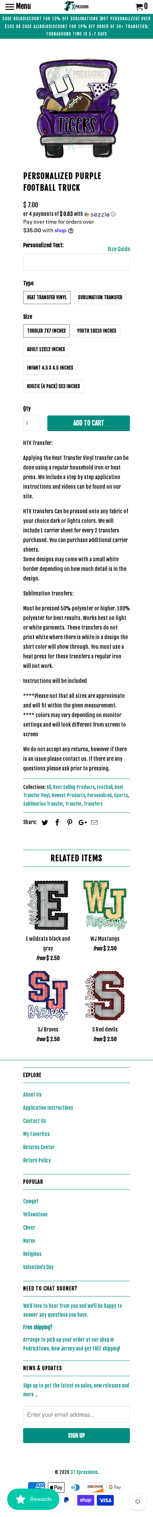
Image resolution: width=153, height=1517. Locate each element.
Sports (121, 795)
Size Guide (118, 249)
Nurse (29, 1241)
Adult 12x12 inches (46, 349)
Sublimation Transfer (100, 297)
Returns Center (39, 1147)
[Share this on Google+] (80, 822)
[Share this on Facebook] (56, 822)
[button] (76, 214)
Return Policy (37, 1160)
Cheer (29, 1228)
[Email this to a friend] (93, 822)
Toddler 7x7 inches (46, 331)
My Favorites (36, 1134)
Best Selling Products (74, 787)
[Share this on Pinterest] (68, 822)
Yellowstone (35, 1214)
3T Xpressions (83, 1472)
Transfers (93, 804)
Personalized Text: (43, 245)
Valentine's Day (38, 1267)
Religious (32, 1254)
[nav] (18, 7)
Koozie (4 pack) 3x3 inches (53, 386)
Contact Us (34, 1121)
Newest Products (68, 795)
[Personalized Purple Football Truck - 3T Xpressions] (76, 106)
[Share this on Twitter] (43, 822)
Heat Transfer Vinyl (47, 297)
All (49, 787)
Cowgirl (30, 1201)
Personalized (99, 795)
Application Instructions (48, 1108)
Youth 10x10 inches (96, 331)
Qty (27, 408)
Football (104, 787)
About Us (32, 1095)
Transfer (73, 804)
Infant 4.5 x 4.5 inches (50, 368)
